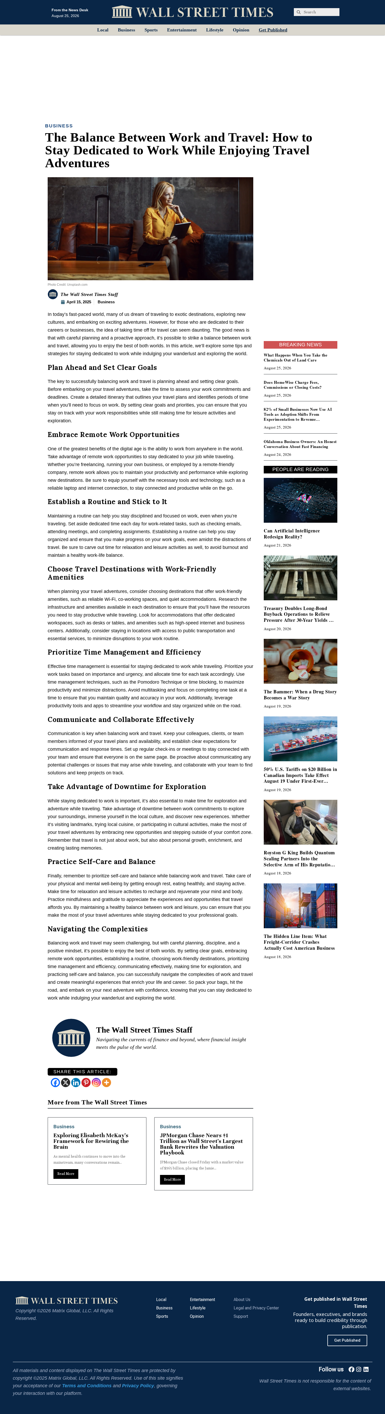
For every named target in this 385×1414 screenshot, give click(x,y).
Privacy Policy (138, 1385)
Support (241, 1316)
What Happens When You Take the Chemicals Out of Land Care (295, 357)
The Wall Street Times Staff (89, 294)
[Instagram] (96, 1082)
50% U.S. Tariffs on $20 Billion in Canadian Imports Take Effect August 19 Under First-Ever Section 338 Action (300, 778)
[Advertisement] (192, 74)
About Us (242, 1299)
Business (126, 30)
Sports (151, 30)
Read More (65, 1179)
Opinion (241, 30)
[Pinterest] (86, 1082)
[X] (65, 1082)
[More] (106, 1082)
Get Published (273, 30)
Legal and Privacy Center (256, 1307)
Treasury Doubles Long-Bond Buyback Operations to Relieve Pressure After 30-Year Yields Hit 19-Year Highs (300, 617)
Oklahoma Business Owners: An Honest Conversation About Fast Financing (300, 444)
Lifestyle (214, 30)
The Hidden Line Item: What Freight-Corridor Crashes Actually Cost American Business (299, 942)
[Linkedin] (75, 1082)
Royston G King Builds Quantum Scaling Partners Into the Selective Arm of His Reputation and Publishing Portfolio (299, 861)
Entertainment (182, 30)
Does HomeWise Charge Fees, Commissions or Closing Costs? (293, 384)
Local (102, 30)
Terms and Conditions (87, 1385)
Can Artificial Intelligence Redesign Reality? (292, 533)
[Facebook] (55, 1082)
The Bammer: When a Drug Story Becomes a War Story (300, 694)
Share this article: (82, 1071)
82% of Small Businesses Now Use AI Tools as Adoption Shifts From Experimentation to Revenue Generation (298, 416)
